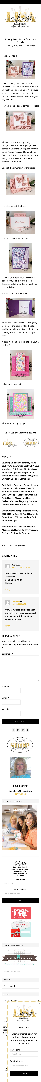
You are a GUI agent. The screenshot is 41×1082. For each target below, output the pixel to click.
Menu (20, 2)
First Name (20, 879)
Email (5, 698)
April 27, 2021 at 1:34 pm (21, 604)
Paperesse (16, 601)
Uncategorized (19, 545)
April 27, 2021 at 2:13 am (21, 567)
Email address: (20, 889)
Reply (7, 589)
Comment (7, 654)
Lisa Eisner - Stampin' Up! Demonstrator (20, 17)
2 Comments (29, 46)
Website (6, 709)
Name (5, 686)
